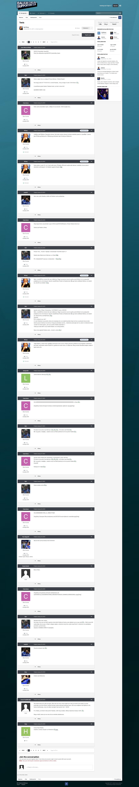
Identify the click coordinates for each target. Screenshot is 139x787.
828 (26, 209)
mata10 (26, 192)
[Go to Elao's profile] (25, 679)
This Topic (114, 13)
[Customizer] (120, 5)
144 (26, 740)
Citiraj (39, 70)
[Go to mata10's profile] (25, 200)
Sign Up (115, 5)
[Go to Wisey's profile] (21, 28)
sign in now (54, 759)
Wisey (27, 27)
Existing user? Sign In (105, 5)
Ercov (115, 37)
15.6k (26, 553)
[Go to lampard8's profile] (25, 378)
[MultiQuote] (35, 70)
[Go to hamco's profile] (98, 37)
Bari (26, 75)
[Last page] (47, 42)
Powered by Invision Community (114, 784)
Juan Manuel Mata (26, 47)
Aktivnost (41, 13)
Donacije (52, 13)
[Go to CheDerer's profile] (98, 33)
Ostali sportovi (39, 29)
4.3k (26, 688)
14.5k (26, 119)
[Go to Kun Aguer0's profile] (25, 544)
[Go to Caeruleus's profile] (25, 110)
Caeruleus (26, 103)
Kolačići (23, 784)
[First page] (20, 42)
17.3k (26, 147)
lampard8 (25, 370)
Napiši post (88, 35)
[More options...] (91, 47)
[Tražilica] (120, 13)
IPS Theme (19, 783)
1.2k (26, 64)
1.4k (26, 387)
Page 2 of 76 (54, 42)
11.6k (26, 91)
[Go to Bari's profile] (25, 82)
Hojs (26, 724)
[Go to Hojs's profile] (25, 731)
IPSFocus (25, 783)
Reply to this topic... (33, 767)
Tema (18, 784)
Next (44, 42)
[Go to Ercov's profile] (111, 37)
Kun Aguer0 (25, 536)
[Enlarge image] (78, 82)
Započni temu (75, 35)
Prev (23, 42)
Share (78, 28)
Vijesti (33, 13)
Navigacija (23, 13)
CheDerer (103, 32)
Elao (26, 672)
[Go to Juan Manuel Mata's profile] (25, 55)
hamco (103, 37)
